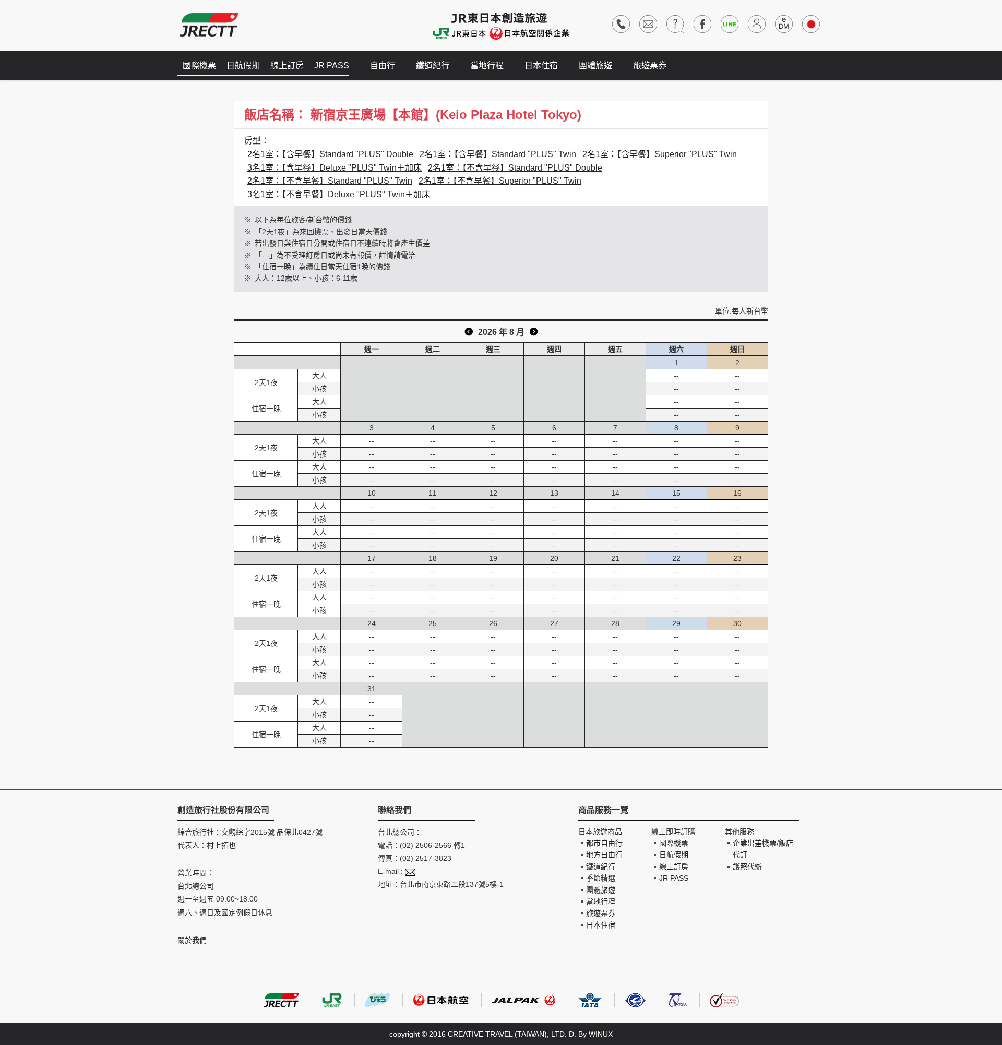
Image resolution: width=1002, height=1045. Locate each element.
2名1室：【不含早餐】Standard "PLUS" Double (515, 167)
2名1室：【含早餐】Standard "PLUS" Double (330, 154)
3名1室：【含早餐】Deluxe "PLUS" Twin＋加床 (334, 167)
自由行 (382, 65)
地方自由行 (604, 854)
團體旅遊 (595, 65)
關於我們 (192, 940)
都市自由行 (604, 843)
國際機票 (199, 65)
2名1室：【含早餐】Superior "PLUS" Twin (659, 154)
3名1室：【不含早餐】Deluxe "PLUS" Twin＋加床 (338, 194)
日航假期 (243, 65)
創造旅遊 (209, 25)
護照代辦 (747, 866)
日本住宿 (541, 65)
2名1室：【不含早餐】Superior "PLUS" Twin (500, 180)
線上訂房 (287, 65)
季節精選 (600, 878)
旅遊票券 (649, 65)
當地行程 (487, 65)
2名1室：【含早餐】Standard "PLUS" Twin (498, 154)
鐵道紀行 (432, 65)
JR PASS (331, 65)
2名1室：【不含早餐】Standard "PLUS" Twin (329, 180)
